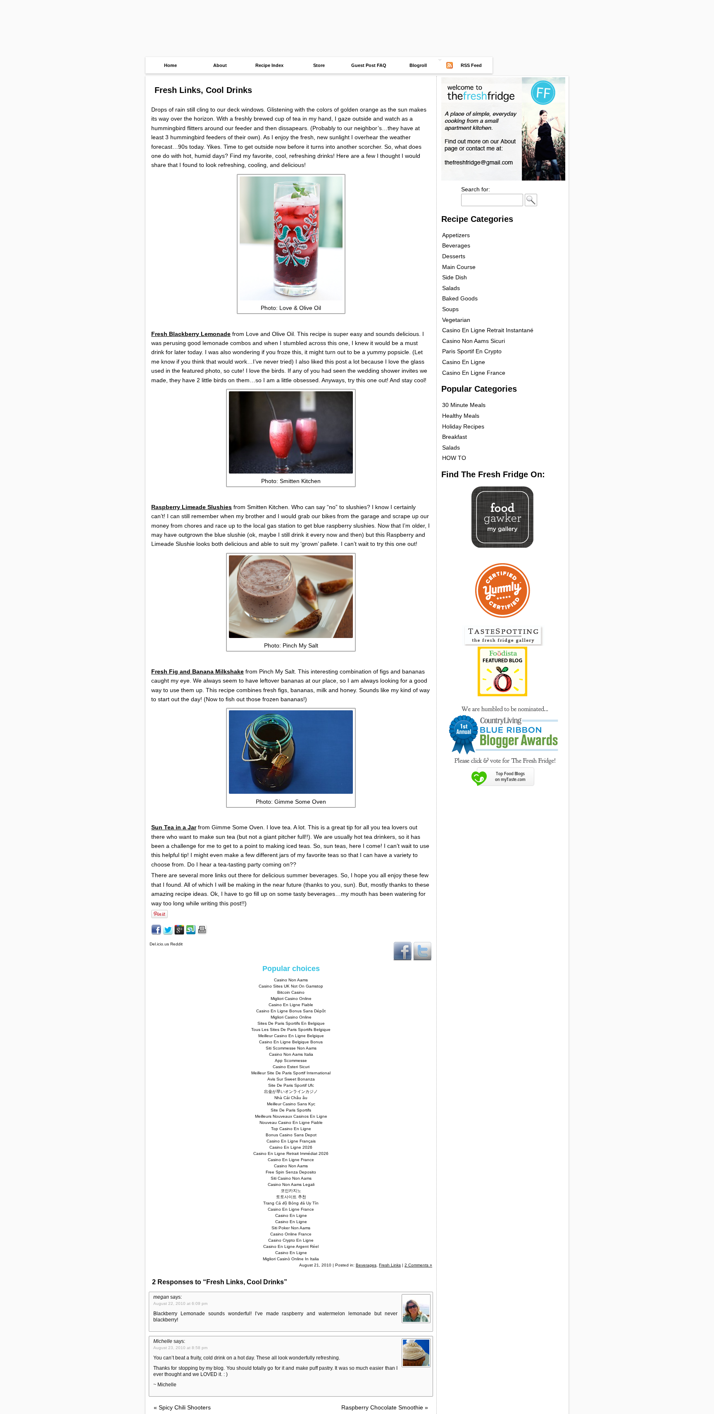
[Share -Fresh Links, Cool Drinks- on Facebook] (156, 932)
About (220, 65)
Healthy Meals (460, 415)
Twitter (422, 951)
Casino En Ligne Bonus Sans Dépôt (291, 1011)
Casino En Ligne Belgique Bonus (291, 1042)
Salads (451, 288)
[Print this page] (202, 932)
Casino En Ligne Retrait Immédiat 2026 (290, 1153)
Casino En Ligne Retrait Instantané (487, 330)
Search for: (475, 189)
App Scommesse (291, 1060)
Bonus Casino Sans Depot (291, 1135)
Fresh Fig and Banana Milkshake (197, 671)
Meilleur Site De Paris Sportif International (291, 1073)
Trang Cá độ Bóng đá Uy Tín (291, 1203)
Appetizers (456, 235)
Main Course (459, 267)
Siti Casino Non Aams (291, 1178)
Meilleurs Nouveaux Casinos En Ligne (291, 1116)
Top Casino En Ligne (291, 1128)
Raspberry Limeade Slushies (191, 507)
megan (161, 1297)
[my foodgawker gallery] (502, 546)
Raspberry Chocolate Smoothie (384, 1407)
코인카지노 (291, 1190)
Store (319, 65)
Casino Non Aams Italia (291, 1054)
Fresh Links (390, 1265)
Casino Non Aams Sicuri (473, 341)
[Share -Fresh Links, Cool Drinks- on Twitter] (168, 932)
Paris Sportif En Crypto (472, 351)
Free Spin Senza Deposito (291, 1172)
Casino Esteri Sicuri (291, 1066)
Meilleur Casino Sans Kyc (291, 1104)
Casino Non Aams (291, 980)
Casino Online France (291, 1234)
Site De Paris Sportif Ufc (291, 1085)
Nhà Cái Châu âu (290, 1097)
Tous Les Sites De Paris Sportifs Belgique (291, 1029)
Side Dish (454, 277)
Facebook (402, 951)
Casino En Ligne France (291, 1159)
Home (170, 65)
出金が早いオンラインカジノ (291, 1091)
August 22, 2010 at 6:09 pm (180, 1303)
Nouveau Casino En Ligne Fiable (291, 1122)
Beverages (366, 1265)
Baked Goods (460, 298)
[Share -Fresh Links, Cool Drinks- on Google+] (179, 932)
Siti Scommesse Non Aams (291, 1048)
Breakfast (454, 436)
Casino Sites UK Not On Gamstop (291, 986)
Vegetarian (456, 320)
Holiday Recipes (463, 426)
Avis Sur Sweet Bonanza (291, 1079)
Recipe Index (269, 65)
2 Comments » (418, 1265)
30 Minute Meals (464, 405)
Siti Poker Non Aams (290, 1228)
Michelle (162, 1341)
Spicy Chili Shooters (182, 1407)
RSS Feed (471, 65)
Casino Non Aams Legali (291, 1184)
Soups (450, 309)
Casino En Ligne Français (291, 1141)
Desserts (453, 256)
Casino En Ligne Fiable (291, 1004)
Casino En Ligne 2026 (290, 1147)
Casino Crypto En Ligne (291, 1240)
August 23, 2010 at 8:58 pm (180, 1347)
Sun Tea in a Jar (173, 827)
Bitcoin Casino (291, 992)
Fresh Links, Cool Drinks (203, 90)
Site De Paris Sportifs (291, 1110)
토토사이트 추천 (291, 1197)
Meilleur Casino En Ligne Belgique (291, 1035)
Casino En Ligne (291, 1215)
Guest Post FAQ (368, 65)
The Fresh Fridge (357, 13)
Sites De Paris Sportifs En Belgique (291, 1023)
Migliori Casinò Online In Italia (291, 1259)
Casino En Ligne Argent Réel (291, 1246)
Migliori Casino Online (291, 998)
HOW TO (454, 458)
